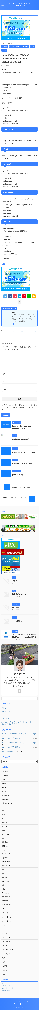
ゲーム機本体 (17, 621)
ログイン (4, 983)
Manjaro (11, 331)
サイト (4, 389)
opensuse (23, 331)
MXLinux (17, 331)
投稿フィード (6, 986)
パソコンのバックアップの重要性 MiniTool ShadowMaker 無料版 (16, 723)
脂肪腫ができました (19, 594)
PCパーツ (15, 608)
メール (5, 382)
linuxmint (6, 331)
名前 (4, 374)
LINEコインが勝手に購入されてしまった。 (15, 734)
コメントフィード (7, 988)
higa (34, 734)
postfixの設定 (17, 475)
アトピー (15, 581)
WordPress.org (6, 990)
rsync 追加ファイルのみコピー (23, 452)
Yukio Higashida (7, 752)
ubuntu (29, 331)
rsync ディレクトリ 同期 (22, 464)
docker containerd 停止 (21, 439)
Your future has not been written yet (19, 1001)
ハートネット (19, 5)
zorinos (34, 331)
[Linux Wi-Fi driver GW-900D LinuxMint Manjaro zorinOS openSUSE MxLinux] (19, 296)
